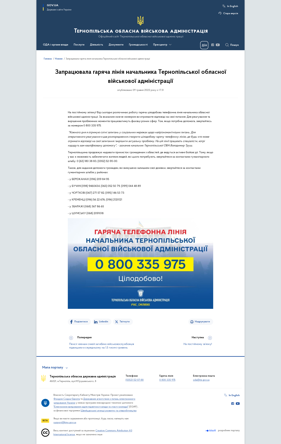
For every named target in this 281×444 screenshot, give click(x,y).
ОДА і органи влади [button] (55, 44)
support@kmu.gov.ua (65, 422)
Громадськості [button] (138, 44)
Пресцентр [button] (160, 44)
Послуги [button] (79, 44)
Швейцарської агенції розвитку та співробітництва (108, 410)
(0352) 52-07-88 (135, 380)
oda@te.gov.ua (201, 380)
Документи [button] (116, 44)
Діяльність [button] (96, 44)
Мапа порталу (52, 367)
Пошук (234, 45)
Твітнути (125, 321)
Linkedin (103, 321)
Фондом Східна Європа (67, 399)
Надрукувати (202, 321)
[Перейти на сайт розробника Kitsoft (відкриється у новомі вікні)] (211, 430)
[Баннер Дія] (204, 45)
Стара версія (230, 13)
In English (232, 6)
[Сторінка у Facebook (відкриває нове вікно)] (213, 45)
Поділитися (81, 321)
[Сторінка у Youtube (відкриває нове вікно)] (218, 45)
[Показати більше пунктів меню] (170, 44)
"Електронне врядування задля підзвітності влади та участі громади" (91, 406)
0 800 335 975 (167, 380)
